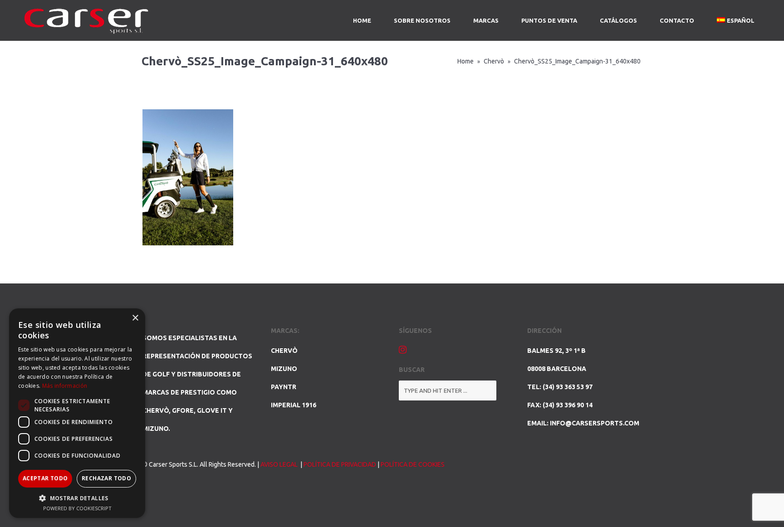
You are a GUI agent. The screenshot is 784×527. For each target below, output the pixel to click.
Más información (65, 386)
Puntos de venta (549, 20)
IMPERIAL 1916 (293, 405)
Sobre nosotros (422, 20)
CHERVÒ (284, 350)
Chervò (494, 61)
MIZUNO (284, 368)
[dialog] (77, 413)
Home (362, 20)
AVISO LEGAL (279, 464)
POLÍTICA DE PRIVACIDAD (340, 464)
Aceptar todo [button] (45, 478)
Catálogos (618, 20)
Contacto (677, 20)
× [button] (135, 318)
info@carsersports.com (594, 423)
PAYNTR (283, 386)
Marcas (486, 20)
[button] (77, 498)
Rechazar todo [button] (106, 478)
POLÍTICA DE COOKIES (413, 464)
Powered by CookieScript (77, 508)
